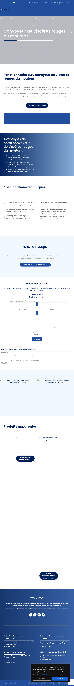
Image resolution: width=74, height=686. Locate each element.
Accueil (3, 19)
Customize (42, 678)
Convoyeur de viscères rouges (35, 265)
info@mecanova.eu (38, 297)
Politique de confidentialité (36, 683)
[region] (50, 673)
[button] (4, 32)
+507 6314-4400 (46, 646)
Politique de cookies (63, 683)
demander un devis (37, 105)
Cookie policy (43, 674)
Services (26, 19)
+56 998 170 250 (46, 659)
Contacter (64, 19)
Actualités (53, 19)
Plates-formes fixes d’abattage (25, 459)
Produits (13, 19)
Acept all (60, 678)
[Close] (68, 665)
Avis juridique (51, 683)
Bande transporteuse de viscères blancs (48, 576)
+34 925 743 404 (38, 295)
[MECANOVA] (8, 12)
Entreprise (39, 19)
